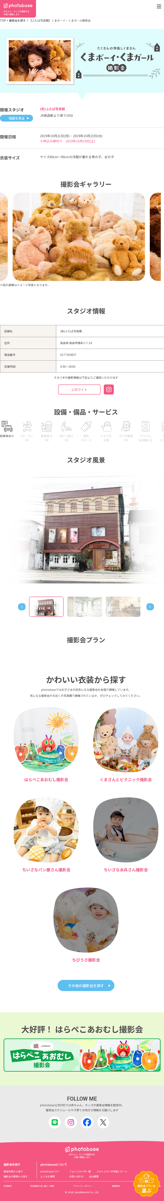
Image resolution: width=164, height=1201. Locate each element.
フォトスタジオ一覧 (80, 1171)
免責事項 (116, 1185)
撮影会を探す (17, 20)
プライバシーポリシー (83, 1185)
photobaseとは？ (50, 1171)
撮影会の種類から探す (16, 1176)
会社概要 (94, 1176)
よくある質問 (47, 1176)
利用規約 (8, 1185)
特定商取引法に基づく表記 (42, 1185)
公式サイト (79, 389)
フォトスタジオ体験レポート (111, 1171)
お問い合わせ (76, 1176)
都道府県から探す (13, 1171)
